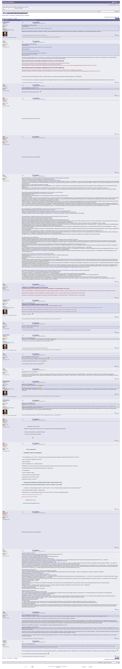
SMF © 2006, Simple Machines (62, 666)
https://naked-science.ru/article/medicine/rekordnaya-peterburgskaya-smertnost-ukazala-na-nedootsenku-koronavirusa (44, 560)
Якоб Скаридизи (6, 22)
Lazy (4, 41)
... (6, 18)
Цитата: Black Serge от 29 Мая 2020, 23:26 (29, 25)
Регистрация (24, 13)
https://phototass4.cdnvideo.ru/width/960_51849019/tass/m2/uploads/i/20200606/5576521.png (40, 556)
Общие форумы (12, 15)
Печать (117, 18)
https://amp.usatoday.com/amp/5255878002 (30, 237)
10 (7, 18)
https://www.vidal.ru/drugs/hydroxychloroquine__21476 (32, 598)
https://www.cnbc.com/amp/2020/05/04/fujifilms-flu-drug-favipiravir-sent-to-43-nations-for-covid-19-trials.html (42, 192)
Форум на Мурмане (5, 15)
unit (3, 174)
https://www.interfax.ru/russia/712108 (29, 569)
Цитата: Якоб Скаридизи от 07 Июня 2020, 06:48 (30, 356)
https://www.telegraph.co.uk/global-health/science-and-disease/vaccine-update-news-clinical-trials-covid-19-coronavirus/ (45, 216)
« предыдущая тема (108, 17)
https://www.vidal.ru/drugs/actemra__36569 (30, 580)
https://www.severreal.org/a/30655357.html (31, 503)
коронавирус (27, 15)
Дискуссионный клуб (20, 15)
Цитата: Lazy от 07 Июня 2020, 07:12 (28, 403)
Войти (20, 13)
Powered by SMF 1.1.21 (52, 666)
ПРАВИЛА (9, 13)
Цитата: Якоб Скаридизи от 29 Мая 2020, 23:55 (30, 87)
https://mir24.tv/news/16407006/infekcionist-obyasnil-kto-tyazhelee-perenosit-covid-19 (38, 593)
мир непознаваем (37, 363)
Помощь (13, 13)
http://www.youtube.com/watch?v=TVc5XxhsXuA (31, 118)
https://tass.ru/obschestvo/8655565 (28, 553)
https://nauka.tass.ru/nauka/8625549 (29, 590)
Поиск (17, 13)
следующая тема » (115, 17)
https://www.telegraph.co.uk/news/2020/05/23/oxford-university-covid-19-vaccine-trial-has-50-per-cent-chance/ (43, 208)
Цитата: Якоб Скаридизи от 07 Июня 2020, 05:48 (30, 325)
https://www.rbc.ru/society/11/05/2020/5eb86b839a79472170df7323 (35, 557)
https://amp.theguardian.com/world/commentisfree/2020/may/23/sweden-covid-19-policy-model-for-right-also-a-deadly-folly (45, 178)
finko (4, 97)
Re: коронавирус (36, 22)
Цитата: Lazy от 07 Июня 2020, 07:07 (28, 384)
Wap (57, 667)
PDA (59, 667)
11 (8, 18)
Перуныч (5, 640)
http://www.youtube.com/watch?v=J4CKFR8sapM (31, 532)
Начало (5, 13)
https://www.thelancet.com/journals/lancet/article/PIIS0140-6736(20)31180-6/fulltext (38, 253)
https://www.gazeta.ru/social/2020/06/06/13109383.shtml (32, 572)
